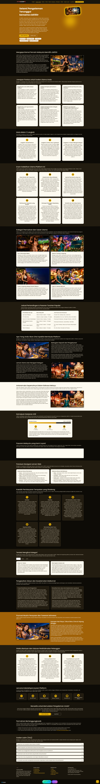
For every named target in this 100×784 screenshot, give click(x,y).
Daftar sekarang (46, 781)
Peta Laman (54, 774)
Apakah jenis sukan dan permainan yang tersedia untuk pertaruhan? (31, 753)
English (33, 1)
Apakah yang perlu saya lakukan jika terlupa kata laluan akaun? (30, 747)
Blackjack (58, 1)
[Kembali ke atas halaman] (97, 781)
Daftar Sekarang (24, 35)
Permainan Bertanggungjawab (63, 730)
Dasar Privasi (35, 605)
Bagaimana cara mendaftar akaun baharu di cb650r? (28, 744)
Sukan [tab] (18, 558)
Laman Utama (38, 1)
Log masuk (54, 781)
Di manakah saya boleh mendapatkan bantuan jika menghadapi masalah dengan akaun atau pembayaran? (40, 760)
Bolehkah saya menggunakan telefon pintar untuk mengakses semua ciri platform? (35, 750)
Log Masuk (72, 1)
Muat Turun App (80, 1)
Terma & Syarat (37, 770)
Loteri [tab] (27, 558)
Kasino (43, 1)
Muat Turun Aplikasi (58, 480)
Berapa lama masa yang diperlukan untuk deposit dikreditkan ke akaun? (32, 757)
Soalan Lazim (66, 1)
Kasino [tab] (22, 558)
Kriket (46, 1)
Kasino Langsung (51, 1)
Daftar (62, 1)
